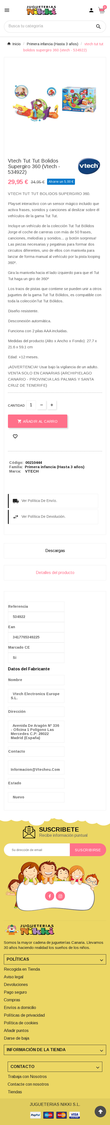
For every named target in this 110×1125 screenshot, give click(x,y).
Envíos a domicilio (20, 1007)
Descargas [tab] (55, 550)
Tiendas (15, 1092)
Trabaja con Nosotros (27, 1076)
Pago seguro (15, 992)
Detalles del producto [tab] (55, 572)
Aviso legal (13, 977)
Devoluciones (16, 984)
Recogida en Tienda (22, 969)
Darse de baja (16, 1038)
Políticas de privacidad (24, 1015)
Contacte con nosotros (28, 1084)
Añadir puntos (16, 1030)
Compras (12, 1000)
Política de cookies (21, 1023)
